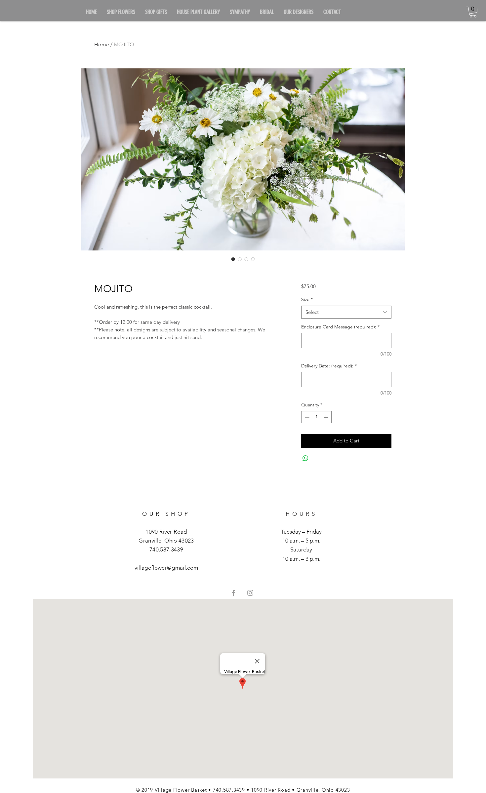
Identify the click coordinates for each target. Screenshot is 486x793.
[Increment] (326, 417)
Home (101, 44)
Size (307, 299)
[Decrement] (306, 417)
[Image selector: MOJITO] (233, 259)
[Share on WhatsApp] (305, 458)
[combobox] (346, 312)
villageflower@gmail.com (166, 567)
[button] (472, 12)
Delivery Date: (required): (329, 366)
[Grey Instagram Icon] (250, 593)
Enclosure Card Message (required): (340, 327)
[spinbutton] (316, 417)
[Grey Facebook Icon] (233, 593)
